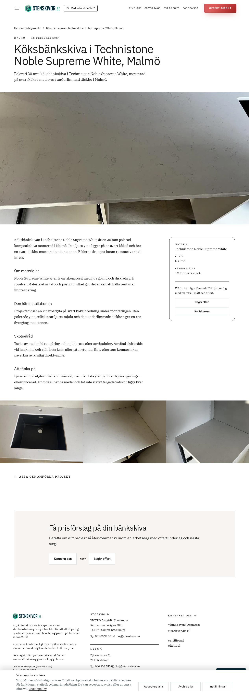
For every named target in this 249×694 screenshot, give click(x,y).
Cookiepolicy (38, 689)
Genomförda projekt (27, 28)
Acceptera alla (153, 686)
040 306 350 (190, 8)
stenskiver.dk (177, 631)
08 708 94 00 (152, 8)
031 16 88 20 (172, 8)
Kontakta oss (201, 311)
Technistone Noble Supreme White (201, 249)
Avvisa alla (185, 686)
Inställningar (217, 686)
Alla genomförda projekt (42, 476)
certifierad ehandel (176, 642)
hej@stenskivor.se (128, 636)
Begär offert (202, 302)
